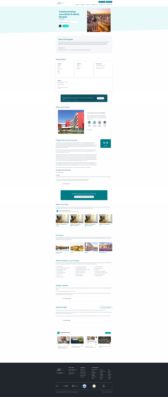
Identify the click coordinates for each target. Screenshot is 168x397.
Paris (109, 369)
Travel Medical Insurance (80, 268)
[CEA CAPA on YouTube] (59, 373)
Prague (109, 371)
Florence (101, 369)
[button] (110, 220)
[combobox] (69, 22)
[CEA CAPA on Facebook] (62, 373)
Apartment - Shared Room (61, 224)
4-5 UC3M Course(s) (59, 172)
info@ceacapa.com (72, 372)
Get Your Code (100, 98)
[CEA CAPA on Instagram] (58, 373)
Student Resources (94, 4)
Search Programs (83, 372)
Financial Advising (60, 270)
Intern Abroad (82, 370)
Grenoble (101, 375)
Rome (109, 372)
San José (109, 374)
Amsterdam (94, 372)
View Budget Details (66, 320)
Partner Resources (102, 4)
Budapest (93, 375)
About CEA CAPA (109, 4)
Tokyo (109, 378)
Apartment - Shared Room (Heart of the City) (75, 225)
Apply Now (66, 25)
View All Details (89, 129)
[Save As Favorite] (60, 26)
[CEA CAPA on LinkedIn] (61, 373)
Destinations (83, 4)
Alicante (93, 370)
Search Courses (83, 373)
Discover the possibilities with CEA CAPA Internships (84, 196)
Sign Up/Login (109, 1)
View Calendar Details (67, 298)
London (101, 377)
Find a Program (102, 1)
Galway (101, 372)
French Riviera (102, 371)
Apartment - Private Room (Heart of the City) (90, 225)
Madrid (101, 378)
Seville (109, 375)
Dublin (93, 378)
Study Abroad (82, 369)
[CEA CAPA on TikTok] (56, 373)
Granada (101, 374)
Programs (88, 4)
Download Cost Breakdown (106, 307)
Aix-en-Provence (94, 369)
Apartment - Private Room (104, 224)
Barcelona (93, 373)
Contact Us (82, 376)
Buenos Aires (94, 376)
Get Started (77, 4)
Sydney (109, 377)
